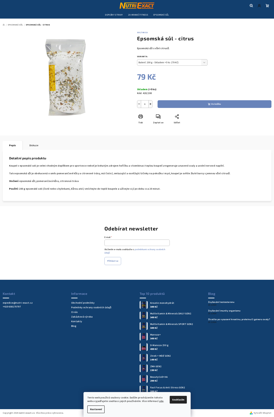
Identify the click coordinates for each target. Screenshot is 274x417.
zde (161, 401)
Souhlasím (178, 399)
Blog (73, 326)
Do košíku (216, 104)
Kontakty (76, 321)
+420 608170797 (12, 306)
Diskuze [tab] (34, 145)
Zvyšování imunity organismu (224, 311)
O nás (74, 312)
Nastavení (96, 409)
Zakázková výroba (82, 317)
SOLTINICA (142, 32)
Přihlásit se (112, 261)
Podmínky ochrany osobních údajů (91, 307)
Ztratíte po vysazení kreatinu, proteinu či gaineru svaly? (239, 319)
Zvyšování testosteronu (221, 302)
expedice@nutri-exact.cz (18, 303)
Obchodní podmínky (83, 303)
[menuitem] (114, 15)
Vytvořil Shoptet (262, 413)
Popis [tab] (12, 145)
